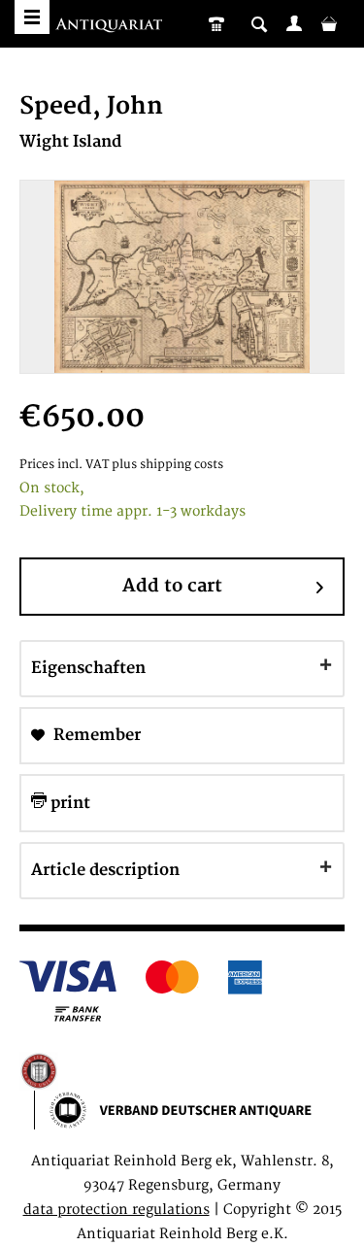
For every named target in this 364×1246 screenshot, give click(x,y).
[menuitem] (294, 23)
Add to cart (172, 586)
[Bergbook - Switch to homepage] (111, 27)
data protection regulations (116, 1209)
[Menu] (32, 17)
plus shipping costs (167, 464)
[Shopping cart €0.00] (329, 23)
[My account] (294, 23)
